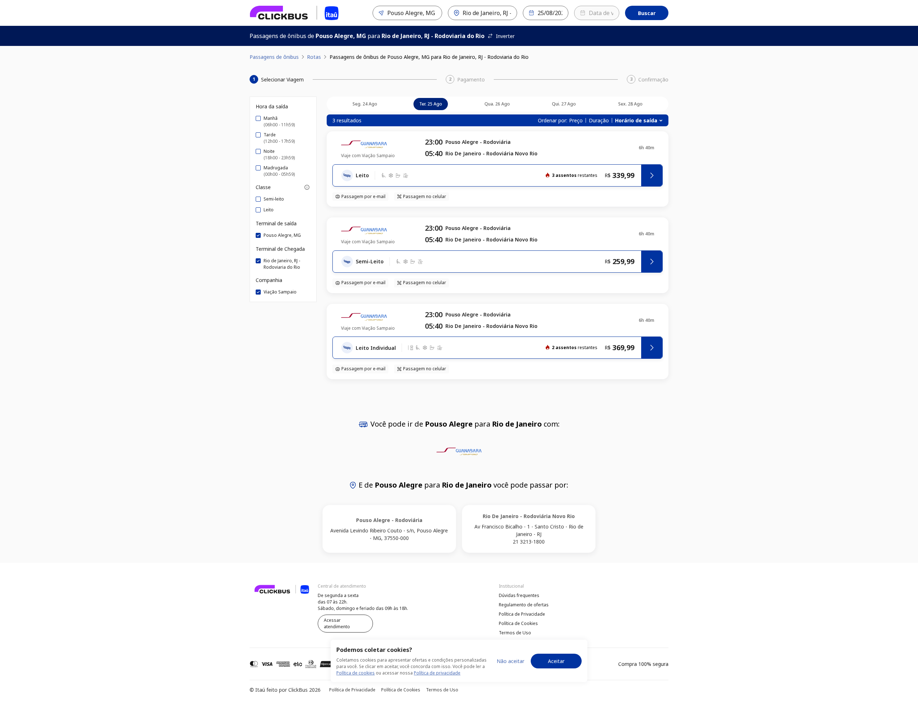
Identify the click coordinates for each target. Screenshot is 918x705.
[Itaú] (294, 12)
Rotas (314, 56)
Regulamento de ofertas (524, 605)
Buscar (647, 13)
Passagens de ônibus (274, 56)
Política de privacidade (437, 673)
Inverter (505, 36)
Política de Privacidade (522, 614)
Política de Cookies (518, 623)
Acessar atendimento (337, 623)
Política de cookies (355, 673)
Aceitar (556, 661)
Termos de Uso (515, 633)
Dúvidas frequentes (519, 595)
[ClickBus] (269, 594)
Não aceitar (510, 661)
